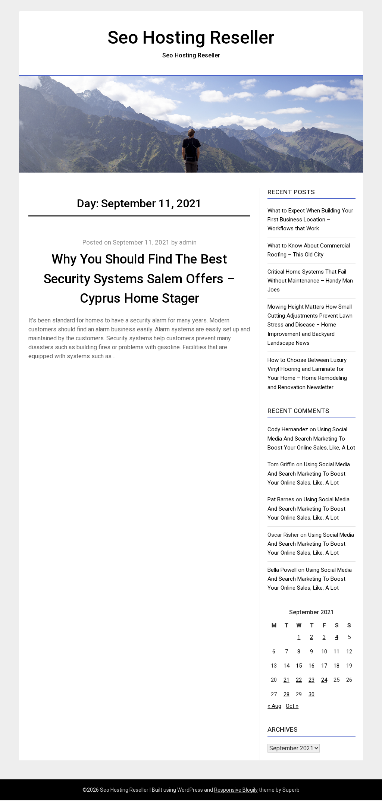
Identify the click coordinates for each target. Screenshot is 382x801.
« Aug (274, 706)
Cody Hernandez (287, 429)
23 (311, 680)
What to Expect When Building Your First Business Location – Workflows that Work (310, 219)
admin (188, 242)
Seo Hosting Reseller (191, 37)
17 (324, 665)
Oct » (292, 706)
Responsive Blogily (236, 790)
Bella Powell (282, 570)
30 (311, 694)
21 (286, 680)
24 (324, 680)
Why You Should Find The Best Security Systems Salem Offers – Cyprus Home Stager (139, 279)
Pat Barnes (280, 499)
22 (299, 680)
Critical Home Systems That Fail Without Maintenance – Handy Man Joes (310, 280)
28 (286, 694)
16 (311, 665)
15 (299, 665)
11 (336, 651)
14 (286, 665)
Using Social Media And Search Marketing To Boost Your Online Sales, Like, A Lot (311, 438)
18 (336, 665)
